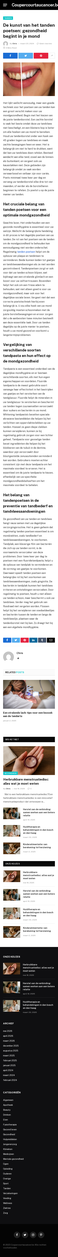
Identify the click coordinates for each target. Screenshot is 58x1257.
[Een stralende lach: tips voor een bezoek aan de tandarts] (29, 694)
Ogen (6, 1164)
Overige (7, 1178)
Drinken (7, 1115)
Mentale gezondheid (13, 1159)
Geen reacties (45, 43)
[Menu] (5, 5)
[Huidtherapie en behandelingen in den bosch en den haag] (11, 831)
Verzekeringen (10, 1193)
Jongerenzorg (10, 1144)
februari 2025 (10, 1060)
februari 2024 (10, 1080)
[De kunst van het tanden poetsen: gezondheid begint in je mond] (29, 79)
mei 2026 (7, 1031)
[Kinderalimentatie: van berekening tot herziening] (11, 848)
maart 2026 (9, 1041)
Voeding (7, 1198)
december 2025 (11, 1046)
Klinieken (7, 1149)
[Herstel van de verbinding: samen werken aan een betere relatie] (11, 813)
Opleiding (8, 1169)
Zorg (5, 1213)
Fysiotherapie (10, 1124)
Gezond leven (10, 1129)
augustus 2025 (10, 1050)
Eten (5, 1119)
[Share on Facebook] (10, 56)
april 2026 (8, 1036)
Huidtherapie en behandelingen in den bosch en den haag (38, 830)
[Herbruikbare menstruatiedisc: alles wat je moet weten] (29, 760)
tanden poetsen (26, 251)
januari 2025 (9, 1065)
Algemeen (8, 1100)
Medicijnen (8, 1154)
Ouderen (7, 1173)
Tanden (8, 18)
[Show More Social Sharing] (52, 56)
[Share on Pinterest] (41, 56)
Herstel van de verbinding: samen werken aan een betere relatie (39, 812)
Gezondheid (10, 773)
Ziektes (7, 1208)
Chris (14, 43)
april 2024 (8, 1070)
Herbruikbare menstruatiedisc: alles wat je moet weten (38, 875)
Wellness (7, 1203)
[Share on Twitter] (25, 56)
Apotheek (8, 1105)
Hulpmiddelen (10, 1139)
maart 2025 (9, 1055)
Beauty (6, 1110)
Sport (6, 1183)
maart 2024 (9, 1075)
